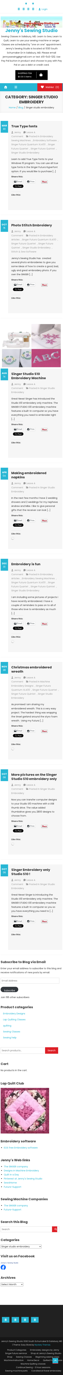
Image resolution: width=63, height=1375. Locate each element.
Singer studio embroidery (25, 152)
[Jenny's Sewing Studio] (3, 1267)
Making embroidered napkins (28, 475)
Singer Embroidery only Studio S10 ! (30, 871)
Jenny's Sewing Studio (31, 30)
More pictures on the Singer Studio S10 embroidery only (34, 776)
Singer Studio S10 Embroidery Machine (28, 376)
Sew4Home (10, 1182)
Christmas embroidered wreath (31, 669)
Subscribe (9, 990)
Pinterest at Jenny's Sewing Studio (23, 1178)
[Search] (54, 1229)
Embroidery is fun (25, 564)
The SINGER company (16, 1166)
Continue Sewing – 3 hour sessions (33, 1367)
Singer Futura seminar (16, 1353)
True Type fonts (24, 126)
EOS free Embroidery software (21, 1147)
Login (44, 9)
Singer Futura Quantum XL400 (28, 144)
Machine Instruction (14, 1360)
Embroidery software (45, 140)
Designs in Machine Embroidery (21, 1170)
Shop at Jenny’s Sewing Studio (46, 1353)
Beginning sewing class (47, 1356)
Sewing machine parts (16, 1370)
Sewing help (9, 1037)
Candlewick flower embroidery (46, 1370)
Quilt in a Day (11, 1174)
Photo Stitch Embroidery (31, 225)
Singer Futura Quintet (43, 148)
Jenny (17, 132)
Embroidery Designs (14, 1013)
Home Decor (33, 1360)
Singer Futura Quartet (23, 243)
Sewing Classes (11, 1031)
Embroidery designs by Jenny (44, 1350)
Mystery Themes (42, 1344)
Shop (9, 1356)
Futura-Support (12, 1186)
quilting (7, 1025)
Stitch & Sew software (23, 251)
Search (52, 1050)
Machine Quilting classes (33, 1363)
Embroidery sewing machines (38, 578)
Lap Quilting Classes (14, 1019)
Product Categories (16, 1350)
